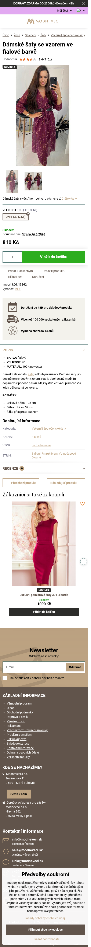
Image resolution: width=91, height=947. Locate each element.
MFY (18, 289)
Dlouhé (36, 457)
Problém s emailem (19, 734)
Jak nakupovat (16, 739)
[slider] (27, 59)
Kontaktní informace (20, 748)
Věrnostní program (19, 703)
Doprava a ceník (17, 717)
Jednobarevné (41, 445)
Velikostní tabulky (18, 757)
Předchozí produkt (23, 483)
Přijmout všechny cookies (45, 929)
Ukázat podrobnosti (46, 939)
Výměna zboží (16, 721)
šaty (31, 374)
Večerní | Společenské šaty (49, 428)
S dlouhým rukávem (45, 453)
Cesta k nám (18, 794)
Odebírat (75, 667)
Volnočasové (67, 453)
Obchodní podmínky (20, 712)
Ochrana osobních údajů (23, 752)
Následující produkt (63, 483)
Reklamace (14, 725)
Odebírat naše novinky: (44, 656)
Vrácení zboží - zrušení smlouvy (27, 730)
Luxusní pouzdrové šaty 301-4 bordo (44, 595)
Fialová (36, 436)
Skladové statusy (18, 743)
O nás (10, 708)
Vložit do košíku (53, 257)
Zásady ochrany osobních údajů (45, 918)
